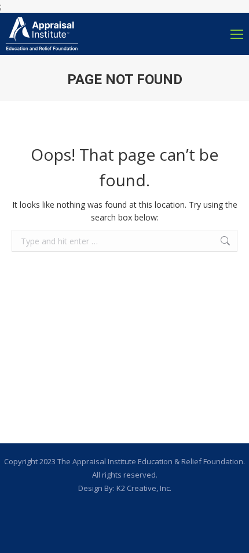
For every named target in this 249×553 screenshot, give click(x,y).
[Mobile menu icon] (237, 34)
